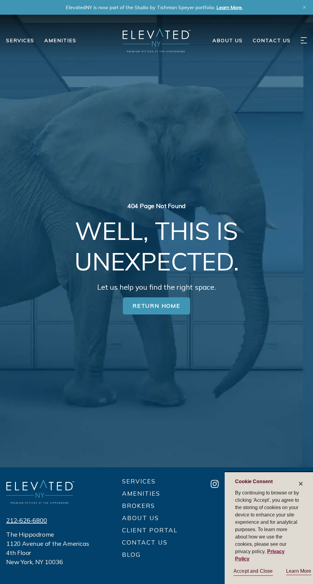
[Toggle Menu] (304, 40)
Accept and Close (253, 571)
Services (20, 40)
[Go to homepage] (40, 491)
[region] (269, 528)
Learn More (298, 571)
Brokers (138, 505)
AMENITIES (60, 40)
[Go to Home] (156, 40)
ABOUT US (227, 40)
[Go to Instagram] (214, 484)
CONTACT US (272, 40)
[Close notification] (304, 7)
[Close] (300, 483)
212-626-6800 (26, 520)
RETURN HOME (156, 305)
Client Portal (150, 530)
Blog (131, 554)
